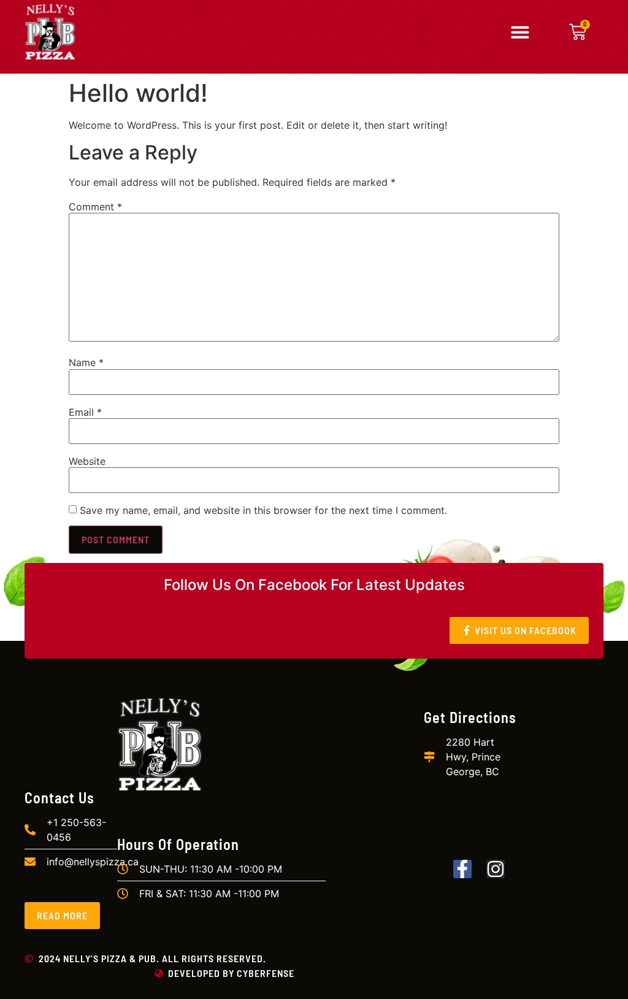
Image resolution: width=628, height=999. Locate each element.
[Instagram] (495, 869)
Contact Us (59, 797)
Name (86, 362)
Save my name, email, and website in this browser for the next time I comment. (263, 510)
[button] (520, 32)
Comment (95, 207)
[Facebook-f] (462, 869)
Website (87, 461)
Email (85, 412)
